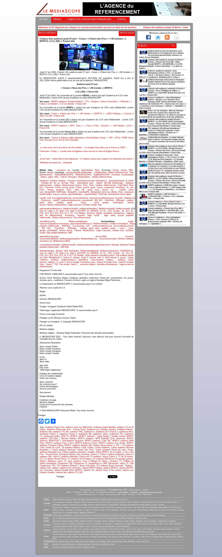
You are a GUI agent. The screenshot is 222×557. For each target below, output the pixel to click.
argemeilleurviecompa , (68, 236)
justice (123, 257)
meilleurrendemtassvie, (103, 226)
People (102, 507)
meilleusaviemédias (88, 208)
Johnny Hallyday (122, 534)
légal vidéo (109, 215)
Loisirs (46, 547)
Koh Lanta (131, 510)
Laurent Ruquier (170, 537)
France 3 (120, 507)
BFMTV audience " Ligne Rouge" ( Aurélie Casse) (102, 436)
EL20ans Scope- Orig (92, 205)
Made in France (151, 504)
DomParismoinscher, (86, 181)
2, (98, 208)
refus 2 (100, 257)
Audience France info (54, 427)
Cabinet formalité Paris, (108, 262)
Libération (114, 510)
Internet (104, 521)
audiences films (126, 432)
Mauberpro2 (96, 192)
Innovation (56, 526)
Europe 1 (103, 510)
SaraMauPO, (85, 192)
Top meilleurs (122, 255)
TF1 (54, 465)
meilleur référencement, (107, 185)
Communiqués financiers (81, 515)
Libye (71, 541)
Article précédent (47, 33)
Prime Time (87, 507)
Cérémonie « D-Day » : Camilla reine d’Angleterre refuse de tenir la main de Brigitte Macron (79, 151)
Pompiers (139, 521)
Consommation (107, 524)
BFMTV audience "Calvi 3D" (98, 441)
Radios (55, 510)
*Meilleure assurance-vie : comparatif (56, 162)
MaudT (99, 183)
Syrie (66, 541)
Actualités (47, 503)
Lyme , (124, 228)
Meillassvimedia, (123, 208)
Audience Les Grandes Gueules (101, 429)
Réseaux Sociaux (86, 521)
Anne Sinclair (84, 537)
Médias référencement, (118, 172)
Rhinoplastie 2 (55, 257)
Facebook (97, 521)
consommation (97, 260)
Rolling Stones (146, 537)
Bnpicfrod (124, 245)
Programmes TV (76, 507)
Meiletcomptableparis (78, 221)
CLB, (49, 198)
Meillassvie (92, 239)
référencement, (62, 217)
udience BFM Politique (92, 468)
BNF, (70, 233)
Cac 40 (55, 518)
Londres (138, 541)
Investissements (130, 524)
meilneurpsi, (74, 251)
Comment (50, 187)
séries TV (124, 463)
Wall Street (130, 518)
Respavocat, (109, 198)
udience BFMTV (110, 468)
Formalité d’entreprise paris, (84, 262)
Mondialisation (110, 526)
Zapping (82, 512)
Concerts (114, 502)
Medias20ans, (101, 172)
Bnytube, (116, 245)
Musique (97, 499)
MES (70, 526)
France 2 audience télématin (65, 456)
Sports (150, 502)
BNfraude (121, 200)
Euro (166, 524)
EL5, (62, 213)
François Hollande (59, 529)
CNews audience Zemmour (74, 452)
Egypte (61, 541)
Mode (108, 502)
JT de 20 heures (125, 456)
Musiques (72, 547)
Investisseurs (132, 515)
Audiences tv (57, 507)
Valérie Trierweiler (73, 537)
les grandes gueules (124, 459)
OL (178, 502)
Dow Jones (101, 518)
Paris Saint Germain (165, 502)
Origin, (64, 192)
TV (63, 512)
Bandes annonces (65, 499)
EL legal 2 (61, 211)
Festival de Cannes (120, 499)
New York (145, 541)
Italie (108, 541)
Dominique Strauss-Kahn (99, 537)
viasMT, (57, 200)
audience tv (89, 432)
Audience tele (46, 432)
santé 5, (62, 262)
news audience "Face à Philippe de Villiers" (88, 461)
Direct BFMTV (102, 452)
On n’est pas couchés (176, 510)
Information (105, 544)
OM (174, 502)
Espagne (102, 541)
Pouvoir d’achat (151, 524)
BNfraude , (74, 228)
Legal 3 (71, 205)
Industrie (94, 526)
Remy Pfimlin (163, 507)
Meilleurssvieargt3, (107, 208)
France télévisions (151, 507)
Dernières (95, 255)
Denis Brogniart (151, 534)
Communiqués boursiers (100, 515)
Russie (77, 541)
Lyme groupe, (103, 202)
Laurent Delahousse (60, 534)
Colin (120, 185)
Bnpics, (44, 177)
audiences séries (100, 434)
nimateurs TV (116, 461)
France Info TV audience (90, 456)
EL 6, (68, 213)
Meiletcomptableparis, (90, 251)
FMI (64, 531)
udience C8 (89, 470)
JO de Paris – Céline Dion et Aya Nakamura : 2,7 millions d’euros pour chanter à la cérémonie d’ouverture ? (87, 159)
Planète (90, 504)
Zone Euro (89, 524)
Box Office (81, 499)
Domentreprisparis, (117, 181)
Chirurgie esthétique (84, 544)
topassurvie (45, 223)
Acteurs (103, 499)
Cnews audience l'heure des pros (111, 450)
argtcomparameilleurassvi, (51, 208)
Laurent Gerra (176, 534)
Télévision (66, 507)
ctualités (91, 452)
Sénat (92, 531)
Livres (98, 502)
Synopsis (89, 499)
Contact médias (85, 490)
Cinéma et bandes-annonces (87, 494)
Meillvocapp (118, 183)
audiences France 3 (68, 434)
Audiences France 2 (49, 434)
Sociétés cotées (144, 515)
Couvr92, (119, 198)
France (87, 526)
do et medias (116, 452)
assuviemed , (88, 200)
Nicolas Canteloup (59, 537)
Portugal (114, 541)
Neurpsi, (60, 251)
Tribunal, (51, 205)
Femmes (161, 504)
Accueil (43, 19)
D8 (135, 507)
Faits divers (91, 502)
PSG (155, 502)
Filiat (72, 183)
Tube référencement (81, 217)
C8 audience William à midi (74, 447)
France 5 (157, 510)
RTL (108, 510)
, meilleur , (110, 260)
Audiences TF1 (116, 434)
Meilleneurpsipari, (48, 251)
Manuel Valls (95, 529)
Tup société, (65, 264)
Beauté (55, 544)
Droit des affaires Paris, (113, 192)
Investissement (118, 524)
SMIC (75, 526)
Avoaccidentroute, (81, 198)
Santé (139, 494)
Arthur (142, 534)
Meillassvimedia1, (71, 208)
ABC (131, 170)
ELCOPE (82, 211)
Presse (61, 510)
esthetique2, (120, 202)
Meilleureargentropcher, (70, 239)
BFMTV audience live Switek (112, 443)
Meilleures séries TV (57, 461)
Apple (71, 521)
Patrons (101, 526)
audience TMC (76, 432)
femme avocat (65, 230)
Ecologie (84, 504)
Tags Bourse (147, 494)
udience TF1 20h (75, 472)
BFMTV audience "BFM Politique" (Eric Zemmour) (101, 438)
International (48, 541)
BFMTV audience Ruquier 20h (78, 445)
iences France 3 (110, 456)
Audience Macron (125, 429)
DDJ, (106, 183)
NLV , (102, 200)
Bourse (92, 492)
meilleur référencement (64, 185)
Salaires (81, 526)
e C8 (125, 452)
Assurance (69, 215)
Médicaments (70, 544)
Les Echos (123, 510)
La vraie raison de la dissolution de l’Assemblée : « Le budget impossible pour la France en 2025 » (83, 147)
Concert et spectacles (113, 494)
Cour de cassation (150, 521)
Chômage (71, 524)
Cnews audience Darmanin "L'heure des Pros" (73, 450)
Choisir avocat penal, (86, 187)
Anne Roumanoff (164, 534)
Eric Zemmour (83, 454)
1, (94, 172)
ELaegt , (117, 211)
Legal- (131, 221)
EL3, (52, 213)
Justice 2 (67, 257)
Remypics (73, 177)
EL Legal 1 (49, 211)
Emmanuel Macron (67, 454)
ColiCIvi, (64, 177)
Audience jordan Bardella (105, 427)
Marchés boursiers (65, 518)
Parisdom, (72, 181)
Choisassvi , (47, 200)
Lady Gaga (136, 537)
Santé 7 (74, 264)
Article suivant (127, 33)
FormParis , (110, 200)
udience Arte (45, 468)
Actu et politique (58, 502)
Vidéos (85, 492)
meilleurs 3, (123, 260)
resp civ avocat (59, 194)
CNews (90, 447)
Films (74, 499)
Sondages (172, 521)
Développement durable (136, 504)
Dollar (171, 524)
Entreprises (77, 492)
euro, (123, 230)
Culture (55, 499)
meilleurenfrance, (69, 260)
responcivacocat (96, 198)
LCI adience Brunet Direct (55, 459)
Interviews (131, 494)
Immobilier (177, 524)
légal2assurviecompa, (60, 223)
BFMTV (74, 436)
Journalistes (69, 510)
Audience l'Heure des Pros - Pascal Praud (66, 429)
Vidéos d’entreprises (158, 515)
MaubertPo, (73, 192)
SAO (66, 251)
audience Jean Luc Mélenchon (78, 427)
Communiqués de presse (118, 515)
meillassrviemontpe (85, 245)
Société (46, 520)
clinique (50, 172)
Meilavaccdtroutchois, (110, 251)
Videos (101, 494)
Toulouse (64, 504)
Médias (57, 19)
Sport (124, 494)
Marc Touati (141, 524)
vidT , (89, 226)
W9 (143, 507)
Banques (64, 526)
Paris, (86, 185)
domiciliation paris (85, 183)
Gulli (151, 510)
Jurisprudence (162, 521)
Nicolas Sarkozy (119, 529)
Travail (110, 504)
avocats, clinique (112, 230)
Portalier (45, 183)
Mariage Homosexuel (116, 521)
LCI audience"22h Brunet (103, 459)
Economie (47, 524)
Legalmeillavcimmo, (103, 245)
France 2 (94, 454)
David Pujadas (95, 534)
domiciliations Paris (90, 170)
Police (132, 521)
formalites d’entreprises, (114, 213)
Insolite (97, 504)
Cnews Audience (102, 447)
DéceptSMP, (50, 192)
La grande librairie (72, 512)
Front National (127, 531)
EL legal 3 (71, 211)
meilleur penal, (109, 228)
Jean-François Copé (134, 529)
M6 (125, 507)
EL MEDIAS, (93, 211)
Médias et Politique (73, 531)
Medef (118, 526)
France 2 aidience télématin (112, 454)
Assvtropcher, (79, 226)
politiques (76, 502)
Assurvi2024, (110, 236)
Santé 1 (84, 257)
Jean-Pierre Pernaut (108, 534)
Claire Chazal (72, 534)
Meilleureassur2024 (61, 241)
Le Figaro (86, 510)
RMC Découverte (110, 463)
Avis (69, 262)
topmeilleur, (84, 260)
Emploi (64, 524)
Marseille (131, 541)
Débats (76, 521)
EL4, (57, 213)
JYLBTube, (103, 194)
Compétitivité (80, 524)
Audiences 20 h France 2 (107, 432)
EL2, (47, 213)
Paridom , (62, 181)
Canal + (130, 507)
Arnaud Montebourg (140, 531)
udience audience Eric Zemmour (66, 468)
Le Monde (94, 510)
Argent (161, 524)
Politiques (47, 530)
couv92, (43, 198)
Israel (120, 541)
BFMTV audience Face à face (59, 443)
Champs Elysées (142, 510)
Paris (103, 502)
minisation (47, 185)
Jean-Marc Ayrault (159, 529)
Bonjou (96, 445)
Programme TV (80, 463)
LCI (41, 459)
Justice (78, 185)
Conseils (62, 544)
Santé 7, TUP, (52, 264)
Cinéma (121, 19)
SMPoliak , (67, 226)
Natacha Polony (125, 537)
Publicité (145, 490)
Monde (55, 541)
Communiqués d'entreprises (106, 492)
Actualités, (104, 255)
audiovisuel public (52, 436)
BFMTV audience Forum (86, 443)
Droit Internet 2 (112, 257)
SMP (58, 192)
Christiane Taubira (107, 529)
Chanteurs (63, 547)
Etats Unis (84, 541)
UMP (83, 531)
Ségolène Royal (158, 537)
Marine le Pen (116, 531)
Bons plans (57, 521)
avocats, (79, 205)
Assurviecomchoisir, (109, 239)
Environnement (74, 504)
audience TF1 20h (61, 432)
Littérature (122, 502)
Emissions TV (91, 512)
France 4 (164, 510)
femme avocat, (120, 170)
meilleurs (44, 260)
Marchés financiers (79, 518)
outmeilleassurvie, (54, 221)
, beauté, (92, 257)
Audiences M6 (85, 434)
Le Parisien (78, 510)
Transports (123, 504)
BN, (44, 228)
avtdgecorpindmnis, (59, 233)
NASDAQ (122, 518)
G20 (60, 531)
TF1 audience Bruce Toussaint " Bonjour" (114, 465)
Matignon (170, 529)
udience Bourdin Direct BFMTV (68, 470)
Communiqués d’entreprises (62, 515)
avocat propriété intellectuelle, (79, 172)
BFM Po (65, 436)
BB (110, 183)
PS (87, 531)
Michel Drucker (134, 534)
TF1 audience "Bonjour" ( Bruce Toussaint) (76, 465)
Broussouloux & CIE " (111, 445)
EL (42, 213)
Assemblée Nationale (102, 531)
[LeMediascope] (58, 15)
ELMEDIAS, (125, 251)
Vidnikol (54, 181)
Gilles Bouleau (84, 534)
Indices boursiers (112, 518)
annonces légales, (95, 213)
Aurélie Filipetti (147, 529)
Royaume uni (93, 541)
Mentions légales (135, 490)
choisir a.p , (110, 190)
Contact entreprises (99, 490)
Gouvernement (71, 529)
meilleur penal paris (89, 228)
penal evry (93, 190)
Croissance (56, 524)
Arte (139, 507)
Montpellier (56, 504)
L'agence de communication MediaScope (89, 19)
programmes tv (95, 463)
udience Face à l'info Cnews (108, 470)
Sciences (104, 504)
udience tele (61, 472)
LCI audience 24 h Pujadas (79, 459)
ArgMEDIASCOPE (102, 175)
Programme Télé (65, 463)
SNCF (116, 504)
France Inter (57, 512)
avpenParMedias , (76, 194)
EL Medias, (81, 213)
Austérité (97, 524)
